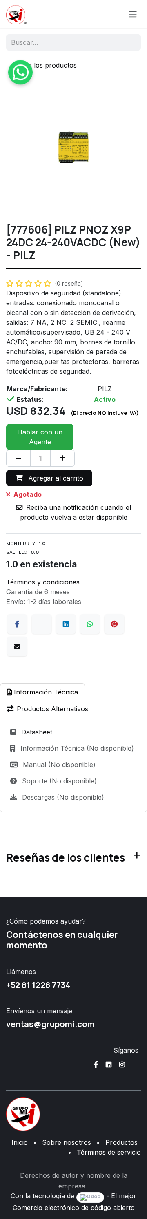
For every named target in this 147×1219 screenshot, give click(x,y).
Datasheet (36, 732)
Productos (121, 1142)
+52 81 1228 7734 (38, 984)
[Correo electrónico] (17, 646)
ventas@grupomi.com (50, 1023)
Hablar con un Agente (39, 437)
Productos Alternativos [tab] (52, 709)
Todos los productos (45, 65)
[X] (41, 624)
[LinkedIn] (66, 624)
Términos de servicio (109, 1152)
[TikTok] (135, 1064)
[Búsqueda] (129, 42)
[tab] (42, 692)
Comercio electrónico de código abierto (74, 1208)
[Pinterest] (114, 624)
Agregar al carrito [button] (54, 478)
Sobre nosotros (66, 1142)
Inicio (19, 1142)
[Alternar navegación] (133, 13)
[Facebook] (17, 624)
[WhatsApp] (90, 624)
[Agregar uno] (62, 458)
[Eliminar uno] (18, 458)
